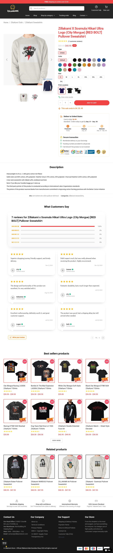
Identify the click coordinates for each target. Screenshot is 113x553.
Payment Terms (63, 525)
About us (34, 522)
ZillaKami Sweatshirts (33, 22)
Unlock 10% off (4, 543)
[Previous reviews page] (92, 338)
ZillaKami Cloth (17, 22)
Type (60, 49)
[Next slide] (51, 59)
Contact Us (62, 531)
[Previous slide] (7, 59)
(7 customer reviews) (75, 41)
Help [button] (109, 550)
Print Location (63, 85)
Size (59, 73)
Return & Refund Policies (66, 528)
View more (56, 440)
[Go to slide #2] (35, 98)
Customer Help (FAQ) (65, 534)
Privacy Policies (36, 528)
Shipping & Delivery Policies (67, 522)
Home (6, 22)
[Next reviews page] (103, 338)
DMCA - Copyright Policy (39, 531)
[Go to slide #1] (23, 98)
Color (60, 56)
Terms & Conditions (38, 525)
